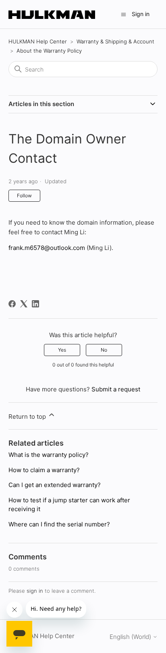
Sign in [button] (140, 13)
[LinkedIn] (35, 303)
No (104, 350)
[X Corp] (23, 303)
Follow (24, 195)
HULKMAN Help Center (37, 41)
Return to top (28, 416)
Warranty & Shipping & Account (115, 41)
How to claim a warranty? (44, 470)
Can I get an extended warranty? (54, 485)
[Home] (51, 14)
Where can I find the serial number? (59, 524)
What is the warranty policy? (48, 455)
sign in (35, 590)
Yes (62, 350)
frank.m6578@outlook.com (46, 248)
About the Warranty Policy (49, 50)
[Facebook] (12, 303)
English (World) (131, 636)
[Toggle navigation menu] (123, 13)
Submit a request (115, 389)
